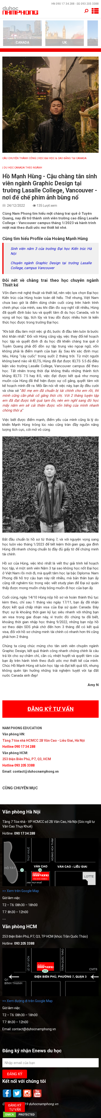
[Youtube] (37, 1097)
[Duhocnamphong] (20, 10)
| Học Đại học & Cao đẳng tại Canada (61, 158)
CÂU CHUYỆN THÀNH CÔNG (19, 158)
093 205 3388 (90, 3)
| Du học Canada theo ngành (22, 167)
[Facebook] (7, 1097)
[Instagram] (28, 1097)
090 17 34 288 (65, 3)
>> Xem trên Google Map (20, 891)
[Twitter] (17, 1097)
